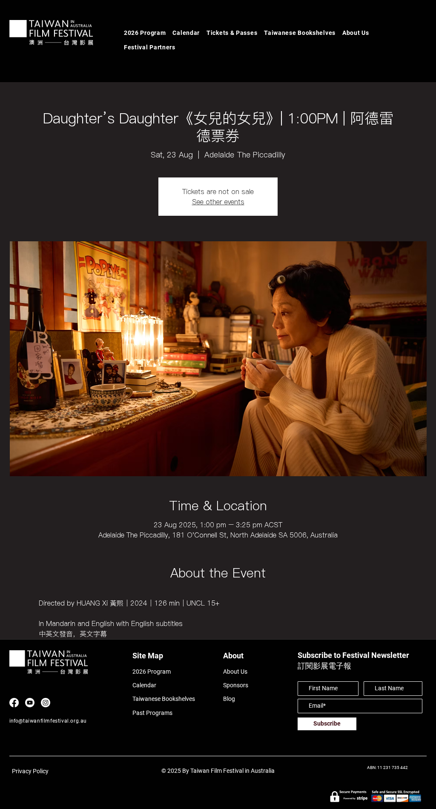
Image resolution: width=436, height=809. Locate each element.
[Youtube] (29, 702)
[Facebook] (14, 702)
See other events (218, 201)
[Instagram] (45, 702)
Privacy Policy (30, 771)
